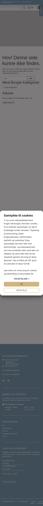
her (32, 274)
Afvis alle (21, 290)
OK (21, 284)
